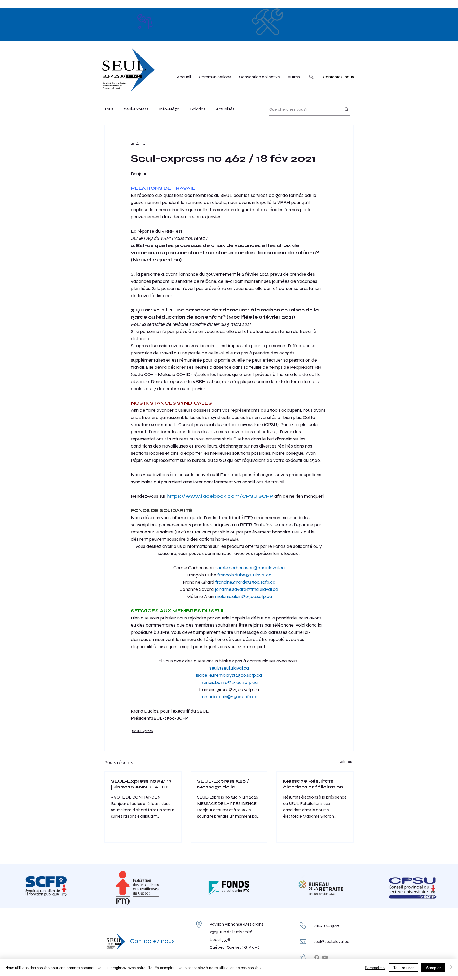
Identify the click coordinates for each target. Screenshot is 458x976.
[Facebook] (317, 957)
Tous (108, 108)
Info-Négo (169, 108)
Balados (197, 108)
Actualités (225, 108)
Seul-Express (136, 108)
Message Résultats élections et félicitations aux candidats (314, 784)
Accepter (433, 967)
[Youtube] (325, 957)
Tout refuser (403, 967)
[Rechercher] (311, 76)
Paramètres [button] (375, 967)
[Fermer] (451, 967)
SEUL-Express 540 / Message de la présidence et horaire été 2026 (225, 784)
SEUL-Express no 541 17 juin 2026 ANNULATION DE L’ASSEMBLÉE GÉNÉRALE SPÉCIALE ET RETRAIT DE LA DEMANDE (141, 784)
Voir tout (346, 762)
